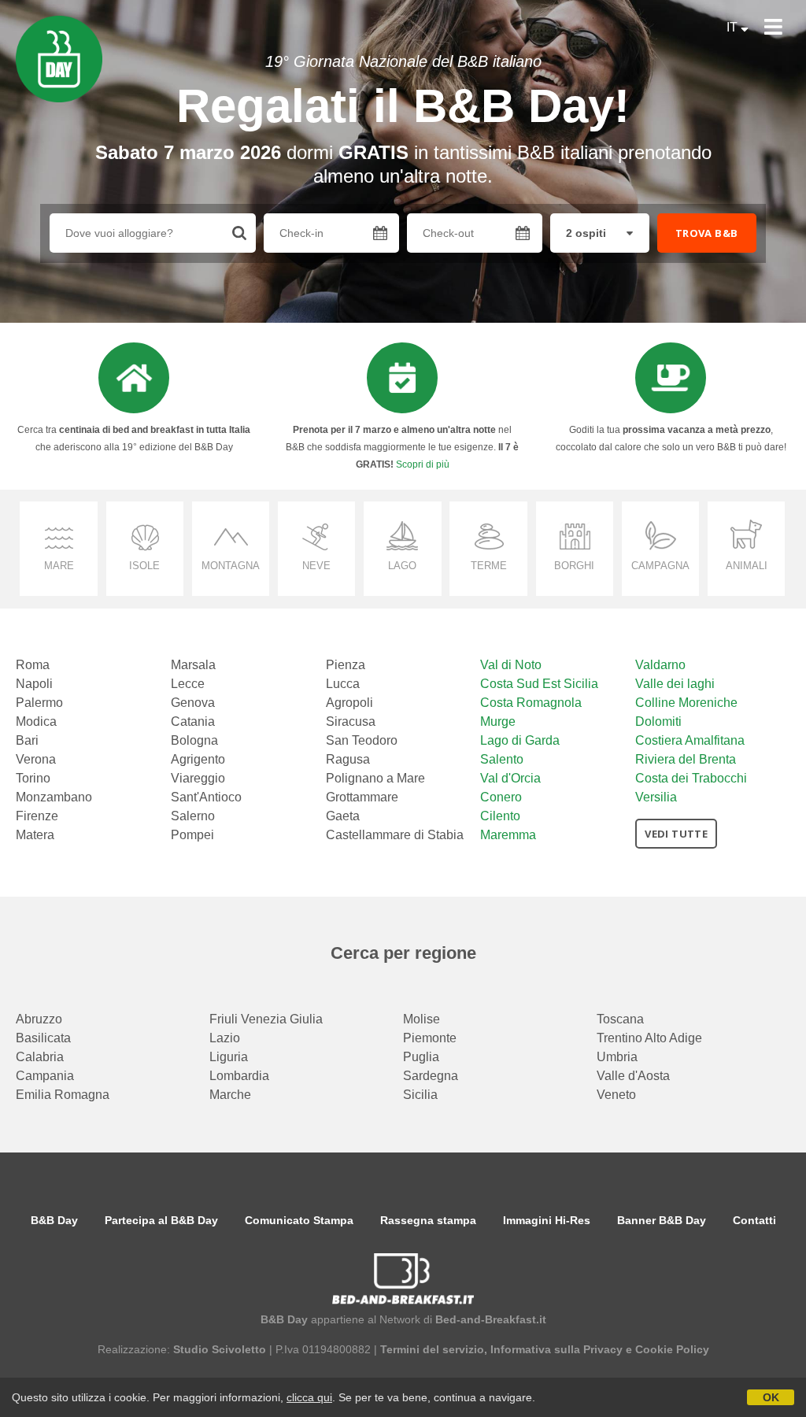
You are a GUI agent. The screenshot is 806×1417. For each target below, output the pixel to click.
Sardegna (430, 1075)
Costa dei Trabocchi (691, 778)
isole (144, 566)
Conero (501, 797)
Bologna (194, 740)
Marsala (193, 665)
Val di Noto (511, 665)
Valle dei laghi (675, 683)
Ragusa (348, 759)
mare (59, 566)
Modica (36, 721)
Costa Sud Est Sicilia (539, 683)
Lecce (188, 683)
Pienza (345, 665)
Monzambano (54, 797)
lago (402, 566)
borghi (574, 566)
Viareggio (198, 778)
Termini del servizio (432, 1349)
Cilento (500, 816)
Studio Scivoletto (219, 1349)
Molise (421, 1019)
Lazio (224, 1038)
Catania (193, 721)
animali (746, 566)
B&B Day (54, 1220)
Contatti (754, 1220)
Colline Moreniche (686, 702)
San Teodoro (361, 740)
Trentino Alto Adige (649, 1038)
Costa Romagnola (531, 702)
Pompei (192, 835)
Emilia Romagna (62, 1094)
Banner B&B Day (661, 1220)
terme (489, 566)
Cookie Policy (672, 1349)
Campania (45, 1075)
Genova (193, 702)
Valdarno (660, 665)
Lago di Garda (520, 740)
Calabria (40, 1057)
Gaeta (343, 816)
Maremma (508, 835)
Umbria (617, 1057)
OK (771, 1397)
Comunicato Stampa (299, 1220)
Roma (33, 665)
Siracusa (350, 721)
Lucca (343, 683)
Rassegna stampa (428, 1220)
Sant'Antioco (206, 797)
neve (316, 566)
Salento (501, 759)
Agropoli (349, 702)
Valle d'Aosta (633, 1075)
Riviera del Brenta (685, 759)
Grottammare (362, 797)
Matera (35, 835)
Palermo (39, 702)
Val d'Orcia (510, 778)
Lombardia (239, 1075)
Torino (33, 778)
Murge (498, 721)
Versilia (656, 797)
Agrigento (198, 759)
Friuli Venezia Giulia (266, 1019)
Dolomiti (658, 721)
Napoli (34, 683)
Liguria (228, 1057)
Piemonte (430, 1038)
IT (734, 27)
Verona (36, 759)
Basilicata (43, 1038)
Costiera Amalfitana (690, 740)
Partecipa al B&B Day (161, 1220)
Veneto (616, 1094)
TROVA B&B (706, 233)
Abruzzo (39, 1019)
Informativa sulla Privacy (556, 1349)
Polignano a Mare (375, 778)
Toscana (620, 1019)
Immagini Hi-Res (546, 1220)
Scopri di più (422, 464)
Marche (230, 1094)
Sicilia (420, 1094)
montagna (231, 566)
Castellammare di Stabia (395, 835)
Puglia (421, 1057)
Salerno (193, 816)
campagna (660, 566)
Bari (27, 740)
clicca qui (309, 1397)
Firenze (37, 816)
